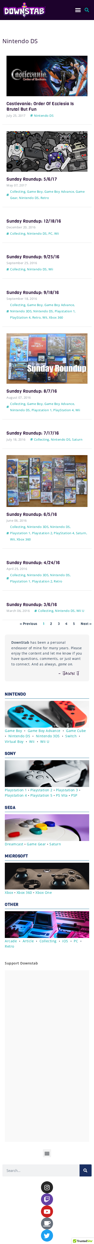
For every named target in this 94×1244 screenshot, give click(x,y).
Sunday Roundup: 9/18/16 (33, 292)
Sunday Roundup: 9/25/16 (33, 257)
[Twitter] (47, 1236)
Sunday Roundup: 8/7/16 (32, 391)
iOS (65, 941)
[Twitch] (47, 1199)
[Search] (86, 1170)
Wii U (80, 610)
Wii (56, 233)
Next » (86, 624)
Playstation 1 (65, 311)
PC (50, 233)
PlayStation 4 (20, 317)
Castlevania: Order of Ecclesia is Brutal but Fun (40, 106)
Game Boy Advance (59, 191)
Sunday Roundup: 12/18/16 (34, 221)
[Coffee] (47, 1223)
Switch (71, 736)
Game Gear (36, 844)
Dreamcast (14, 844)
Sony (10, 753)
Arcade (11, 941)
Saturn (77, 439)
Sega (10, 807)
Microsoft (16, 856)
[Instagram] (47, 1187)
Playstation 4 (16, 795)
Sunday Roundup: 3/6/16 (32, 605)
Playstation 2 (42, 533)
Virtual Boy (14, 741)
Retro (44, 198)
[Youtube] (47, 1211)
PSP (74, 795)
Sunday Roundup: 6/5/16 (32, 514)
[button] (78, 10)
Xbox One (43, 892)
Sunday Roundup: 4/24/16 (33, 563)
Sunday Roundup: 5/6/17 (32, 179)
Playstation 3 (67, 790)
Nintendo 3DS (21, 311)
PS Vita (62, 795)
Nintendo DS (44, 115)
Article (28, 941)
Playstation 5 (41, 795)
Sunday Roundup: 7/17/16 (33, 433)
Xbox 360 (56, 317)
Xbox (9, 892)
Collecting (17, 191)
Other (12, 904)
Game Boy (35, 191)
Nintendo (15, 694)
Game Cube (76, 730)
